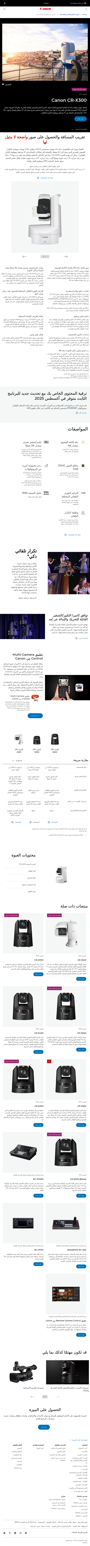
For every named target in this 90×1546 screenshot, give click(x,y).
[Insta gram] (20, 1533)
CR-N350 (81, 1106)
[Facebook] (26, 1533)
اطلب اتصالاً (80, 119)
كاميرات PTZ (83, 94)
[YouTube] (4, 1533)
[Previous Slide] (24, 761)
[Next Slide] (13, 761)
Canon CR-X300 (81, 129)
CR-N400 (38, 1033)
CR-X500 (81, 960)
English (46, 3)
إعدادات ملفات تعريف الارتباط (40, 1526)
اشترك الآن (44, 1427)
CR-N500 (81, 1033)
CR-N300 (38, 1106)
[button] (66, 257)
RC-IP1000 (38, 1179)
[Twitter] (10, 1533)
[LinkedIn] (15, 1533)
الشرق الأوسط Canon (79, 1532)
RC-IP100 (38, 1250)
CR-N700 (38, 960)
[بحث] (86, 9)
